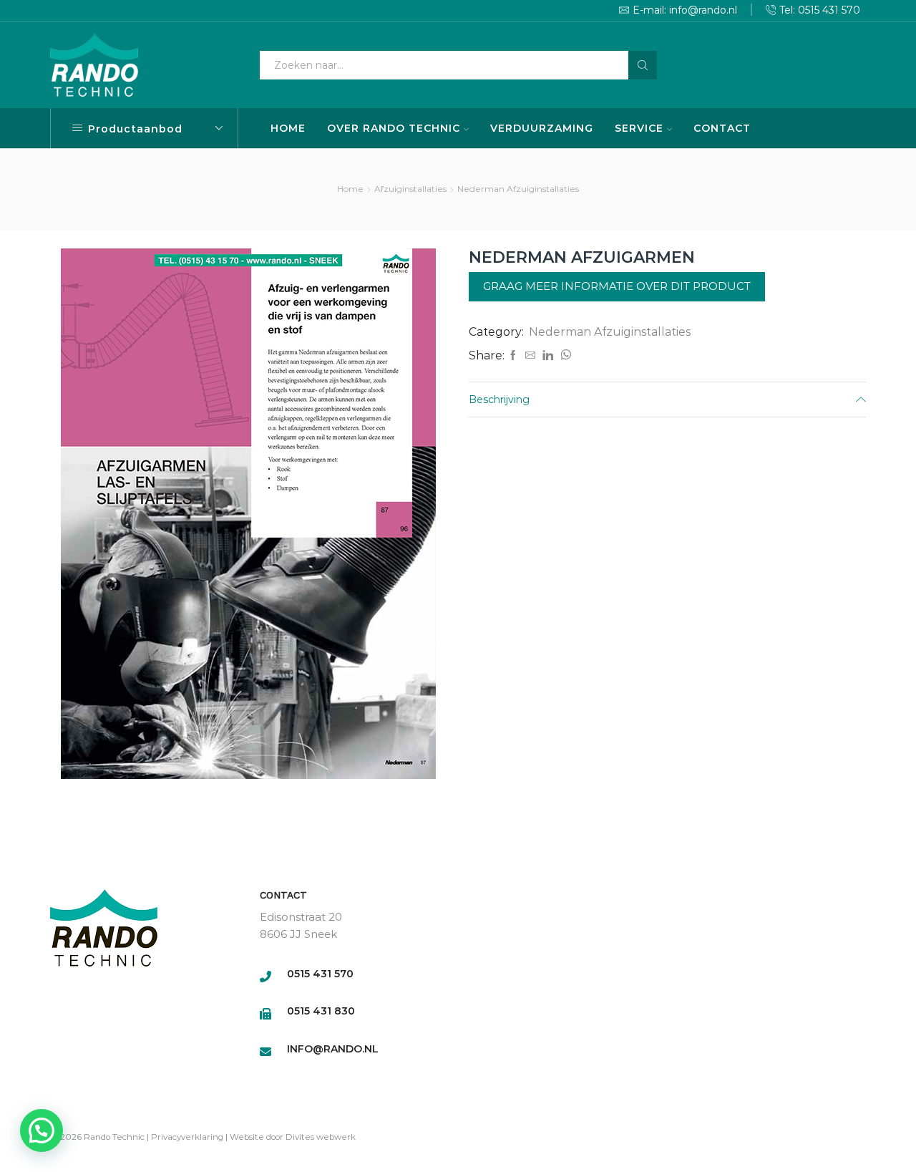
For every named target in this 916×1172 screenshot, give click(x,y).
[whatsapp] (564, 355)
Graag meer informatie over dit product (617, 286)
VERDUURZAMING (541, 128)
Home (350, 188)
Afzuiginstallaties (410, 188)
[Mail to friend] (530, 355)
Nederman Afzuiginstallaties (518, 188)
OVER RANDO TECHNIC (393, 128)
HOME (288, 128)
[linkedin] (548, 355)
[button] (41, 1130)
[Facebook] (513, 355)
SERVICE (639, 128)
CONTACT (722, 128)
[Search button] (642, 65)
